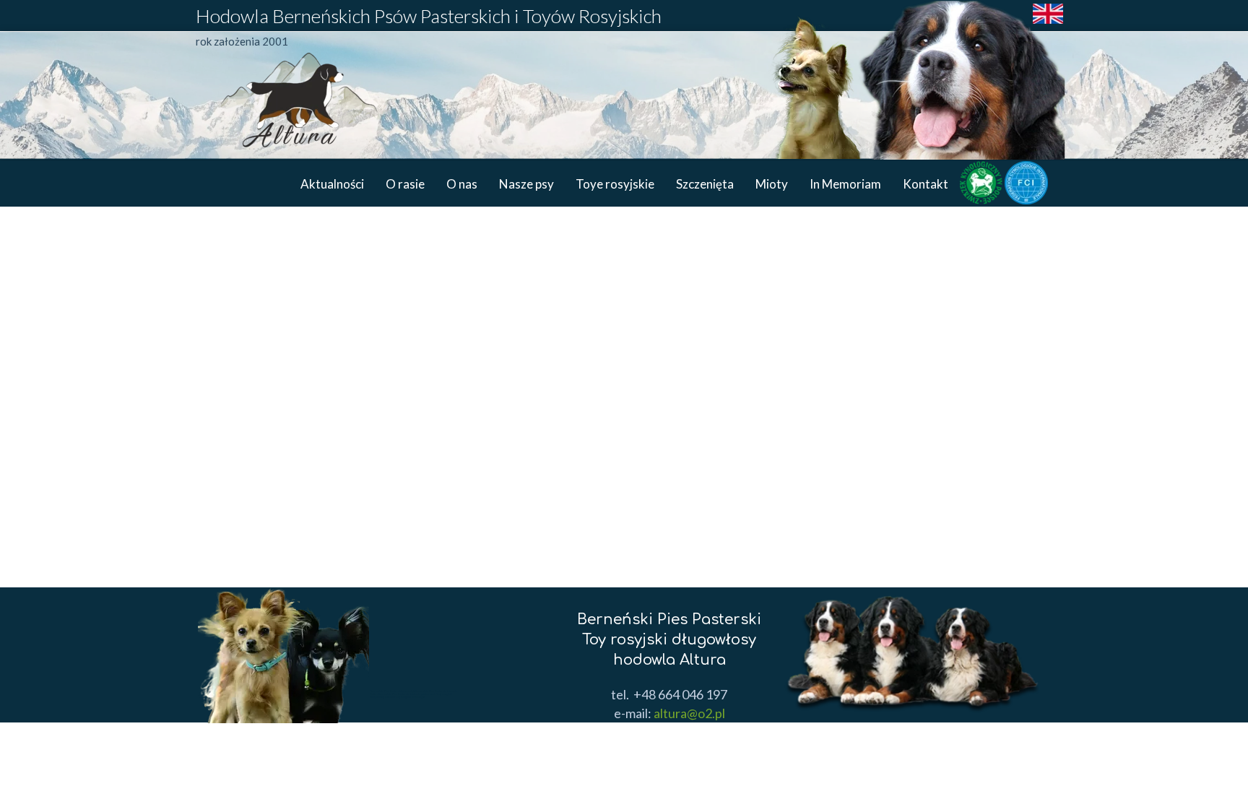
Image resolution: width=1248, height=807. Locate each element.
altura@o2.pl (688, 713)
